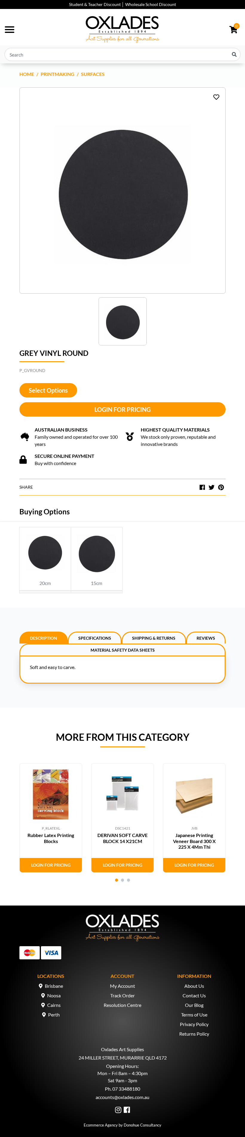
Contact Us (194, 995)
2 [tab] (122, 880)
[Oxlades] (122, 29)
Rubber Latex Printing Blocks (50, 838)
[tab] (43, 638)
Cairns (54, 1005)
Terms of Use (194, 1014)
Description (43, 638)
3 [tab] (128, 880)
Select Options (48, 390)
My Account (122, 986)
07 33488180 (126, 1089)
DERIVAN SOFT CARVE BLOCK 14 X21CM (122, 838)
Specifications (94, 638)
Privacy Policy (194, 1024)
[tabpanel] (51, 818)
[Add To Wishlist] (216, 97)
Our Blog (194, 1005)
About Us (194, 986)
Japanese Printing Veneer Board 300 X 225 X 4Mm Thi (194, 840)
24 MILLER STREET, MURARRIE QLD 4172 (123, 1057)
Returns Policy (194, 1034)
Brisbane (54, 986)
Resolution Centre (122, 1005)
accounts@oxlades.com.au (122, 1097)
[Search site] (234, 54)
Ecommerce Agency (101, 1125)
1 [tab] (116, 880)
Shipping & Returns (153, 638)
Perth (54, 1014)
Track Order (122, 995)
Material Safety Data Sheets (123, 650)
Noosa (54, 995)
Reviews (206, 638)
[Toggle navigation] (9, 29)
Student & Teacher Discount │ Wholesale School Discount (122, 4)
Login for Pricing (122, 409)
